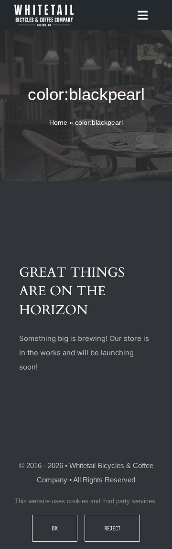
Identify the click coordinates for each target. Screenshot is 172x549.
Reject (112, 528)
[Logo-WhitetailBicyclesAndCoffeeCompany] (44, 6)
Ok (55, 528)
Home (58, 122)
